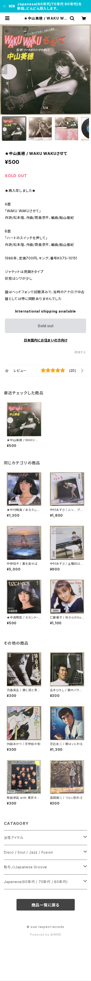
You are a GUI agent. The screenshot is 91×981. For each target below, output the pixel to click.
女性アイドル (14, 837)
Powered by (40, 934)
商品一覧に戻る (46, 905)
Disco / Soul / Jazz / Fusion (28, 852)
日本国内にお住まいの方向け (45, 340)
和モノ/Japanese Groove (25, 867)
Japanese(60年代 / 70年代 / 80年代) (36, 882)
